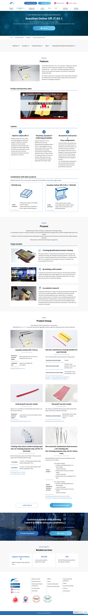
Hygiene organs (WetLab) (21, 560)
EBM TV (49, 579)
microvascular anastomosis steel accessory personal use (58, 498)
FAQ (46, 46)
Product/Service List (20, 8)
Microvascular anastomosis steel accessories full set (57, 496)
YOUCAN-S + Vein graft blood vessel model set (56, 379)
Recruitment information (53, 586)
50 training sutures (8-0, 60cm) (18, 474)
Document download (76, 8)
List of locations (42, 8)
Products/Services (36, 581)
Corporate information (65, 8)
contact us (24, 327)
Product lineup (36, 46)
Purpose (24, 46)
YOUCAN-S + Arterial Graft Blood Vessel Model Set (57, 377)
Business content (11, 8)
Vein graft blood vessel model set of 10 (54, 421)
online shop (26, 505)
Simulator (28, 37)
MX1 (67, 560)
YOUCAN (44, 560)
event (56, 8)
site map (65, 588)
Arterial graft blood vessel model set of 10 (21, 421)
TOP (11, 37)
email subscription (31, 3)
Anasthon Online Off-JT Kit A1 (18, 368)
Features (15, 46)
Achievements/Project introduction (63, 46)
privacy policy (66, 591)
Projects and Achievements (32, 8)
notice (49, 8)
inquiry (45, 3)
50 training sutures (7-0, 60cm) (18, 472)
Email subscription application (67, 580)
